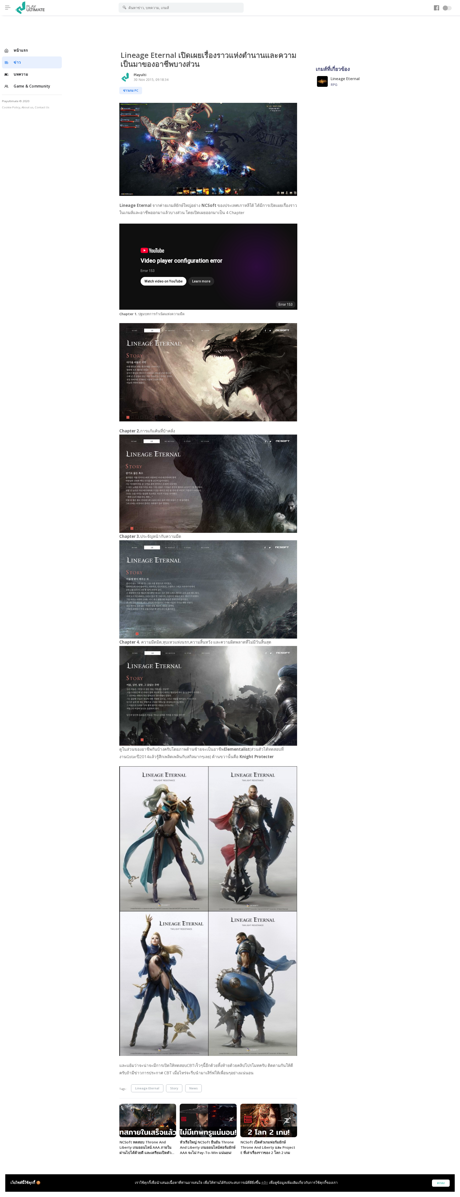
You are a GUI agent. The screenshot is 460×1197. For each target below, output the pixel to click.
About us (27, 107)
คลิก (264, 1182)
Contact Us (42, 107)
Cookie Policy (11, 107)
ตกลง (441, 1183)
